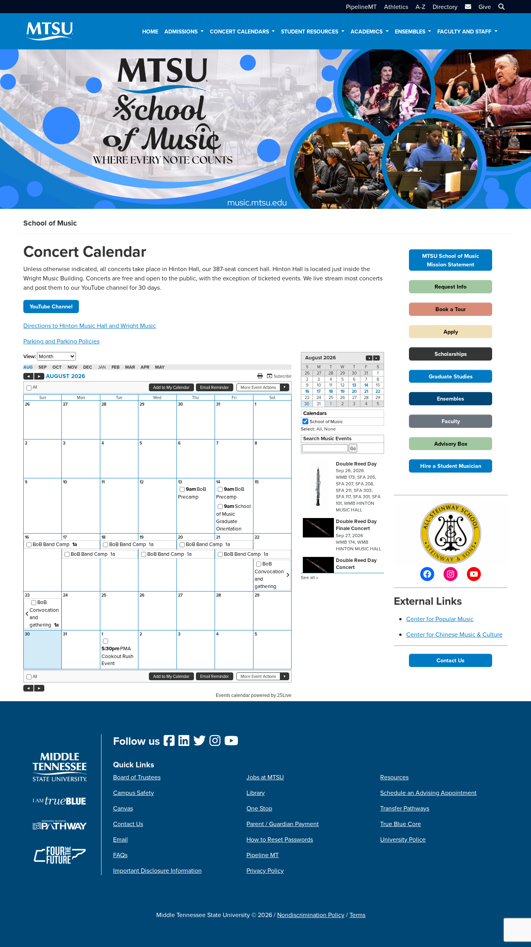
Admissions (181, 31)
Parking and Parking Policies (61, 341)
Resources (394, 777)
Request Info (450, 286)
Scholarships (451, 354)
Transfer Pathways (404, 808)
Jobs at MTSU (265, 777)
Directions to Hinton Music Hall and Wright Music (89, 325)
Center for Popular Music (439, 618)
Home (150, 31)
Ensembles (411, 31)
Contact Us (451, 660)
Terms (357, 914)
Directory (445, 6)
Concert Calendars (240, 31)
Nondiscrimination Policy (310, 914)
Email (120, 839)
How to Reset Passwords (279, 839)
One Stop (259, 808)
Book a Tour (450, 309)
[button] (500, 6)
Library (255, 792)
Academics (367, 31)
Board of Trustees (137, 777)
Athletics (396, 6)
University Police (403, 839)
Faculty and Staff (465, 31)
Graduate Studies (451, 376)
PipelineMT (361, 6)
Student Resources (310, 31)
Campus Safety (133, 792)
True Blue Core (400, 823)
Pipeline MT (262, 855)
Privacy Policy (265, 870)
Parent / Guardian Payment (282, 823)
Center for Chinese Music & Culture (454, 634)
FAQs (120, 855)
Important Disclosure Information (157, 870)
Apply (451, 331)
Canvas (123, 808)
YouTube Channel (51, 306)
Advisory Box (450, 443)
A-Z (420, 6)
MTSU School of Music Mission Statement (450, 260)
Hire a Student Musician (450, 466)
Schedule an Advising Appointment (428, 792)
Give (485, 6)
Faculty (451, 421)
